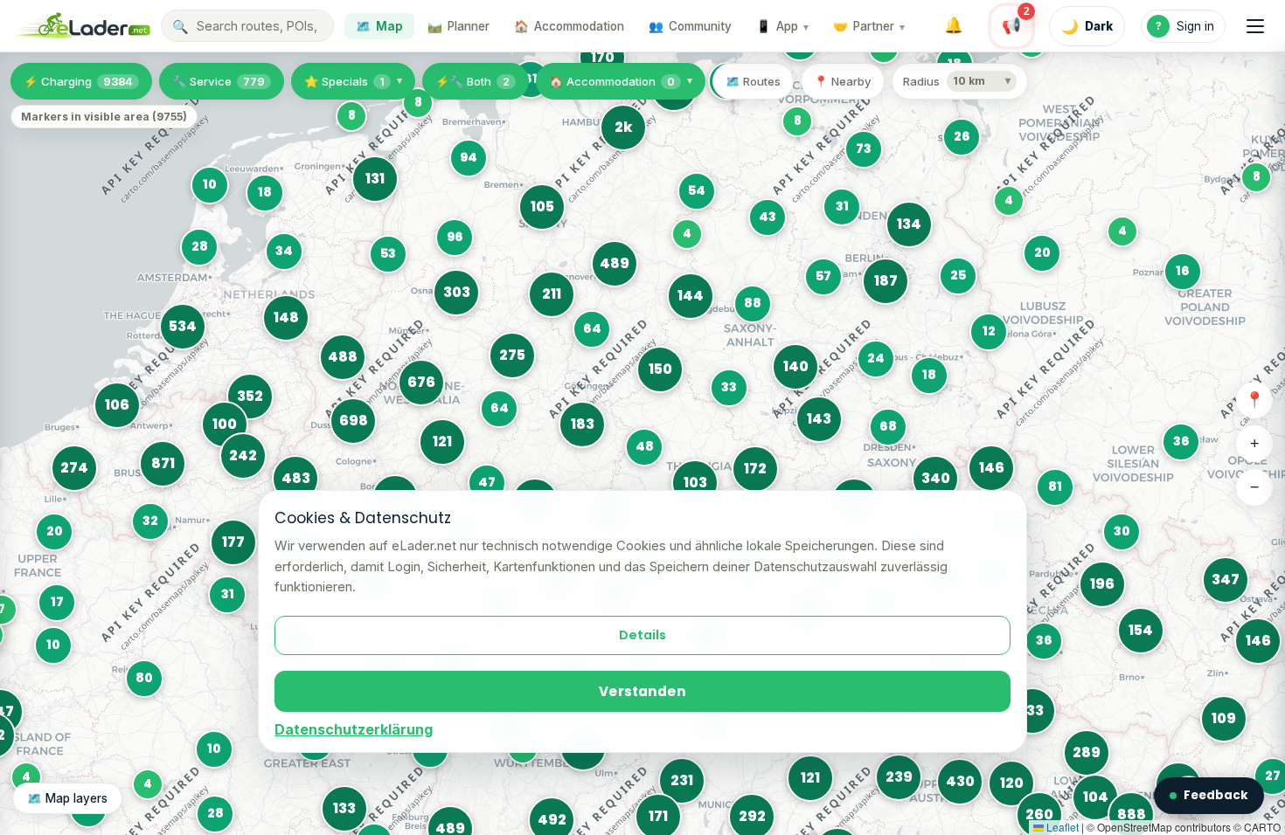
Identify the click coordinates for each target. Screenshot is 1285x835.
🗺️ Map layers (67, 798)
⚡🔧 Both (472, 81)
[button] (27, 779)
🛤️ (458, 26)
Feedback (1216, 795)
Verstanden (642, 691)
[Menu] (1255, 26)
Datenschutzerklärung (353, 729)
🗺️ (379, 26)
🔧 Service (218, 81)
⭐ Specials (344, 81)
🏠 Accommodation (612, 81)
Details (642, 635)
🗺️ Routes (753, 81)
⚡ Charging (78, 81)
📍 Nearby (843, 81)
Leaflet (1061, 826)
